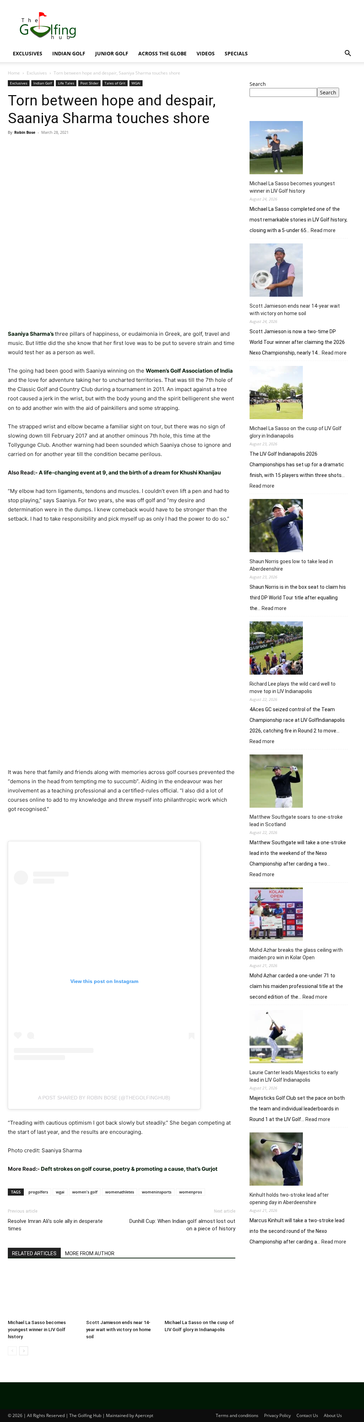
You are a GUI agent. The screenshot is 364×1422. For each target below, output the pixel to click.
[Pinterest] (48, 148)
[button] (347, 54)
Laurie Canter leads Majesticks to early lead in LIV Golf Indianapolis (294, 1076)
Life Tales (66, 83)
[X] (31, 148)
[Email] (97, 148)
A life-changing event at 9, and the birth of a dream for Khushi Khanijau (130, 472)
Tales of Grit (115, 83)
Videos (206, 53)
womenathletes (119, 1192)
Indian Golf (68, 53)
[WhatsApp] (64, 148)
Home (14, 73)
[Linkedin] (80, 148)
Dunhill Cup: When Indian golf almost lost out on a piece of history (182, 1225)
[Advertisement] (303, 1310)
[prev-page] (12, 1350)
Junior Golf (111, 53)
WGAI (136, 83)
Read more (323, 230)
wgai (60, 1192)
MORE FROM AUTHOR (89, 1253)
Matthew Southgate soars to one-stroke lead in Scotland (296, 820)
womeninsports (156, 1192)
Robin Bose (25, 132)
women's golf (84, 1192)
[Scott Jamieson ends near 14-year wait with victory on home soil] (121, 1292)
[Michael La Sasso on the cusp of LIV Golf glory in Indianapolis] (200, 1292)
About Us (333, 1415)
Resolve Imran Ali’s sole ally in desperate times (55, 1225)
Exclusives (27, 53)
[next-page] (23, 1350)
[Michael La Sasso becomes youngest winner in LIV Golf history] (43, 1292)
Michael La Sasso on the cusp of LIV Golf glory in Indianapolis (296, 432)
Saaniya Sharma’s (31, 333)
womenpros (190, 1192)
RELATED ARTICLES (34, 1253)
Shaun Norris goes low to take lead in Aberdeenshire (291, 565)
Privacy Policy (277, 1415)
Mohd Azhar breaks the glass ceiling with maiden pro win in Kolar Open (296, 953)
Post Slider (89, 83)
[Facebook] (15, 148)
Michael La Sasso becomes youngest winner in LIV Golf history (37, 1329)
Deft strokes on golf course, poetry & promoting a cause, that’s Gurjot (129, 1168)
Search (258, 84)
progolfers (38, 1192)
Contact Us (307, 1415)
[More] (113, 148)
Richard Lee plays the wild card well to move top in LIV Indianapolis (293, 687)
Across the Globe (162, 53)
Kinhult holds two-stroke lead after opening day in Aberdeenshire (289, 1198)
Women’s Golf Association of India (189, 370)
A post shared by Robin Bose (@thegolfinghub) (104, 1097)
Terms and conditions (237, 1415)
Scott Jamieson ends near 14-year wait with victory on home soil (118, 1329)
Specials (236, 53)
